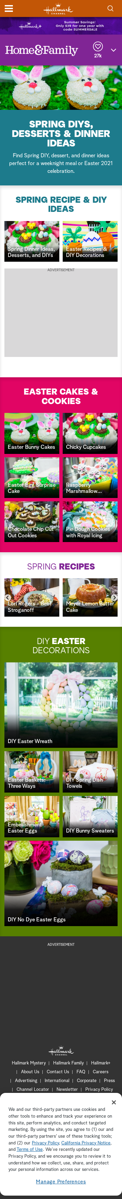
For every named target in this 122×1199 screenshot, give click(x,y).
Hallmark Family (68, 1063)
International (57, 1081)
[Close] (114, 1102)
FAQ (81, 1072)
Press (109, 1081)
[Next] (114, 597)
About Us (30, 1072)
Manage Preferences (61, 1181)
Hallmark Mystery (29, 1063)
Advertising (26, 1081)
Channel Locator (33, 1089)
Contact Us (58, 1072)
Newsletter (67, 1089)
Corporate (87, 1081)
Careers (100, 1072)
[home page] (58, 9)
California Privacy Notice (85, 1143)
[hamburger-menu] (9, 8)
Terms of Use (30, 1149)
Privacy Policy (99, 1089)
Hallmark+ (100, 1063)
